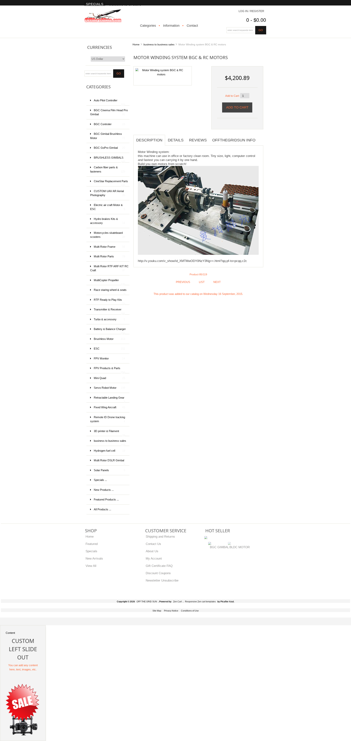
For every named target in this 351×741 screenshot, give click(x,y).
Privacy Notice (171, 610)
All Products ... (102, 509)
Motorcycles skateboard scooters (107, 235)
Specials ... (100, 479)
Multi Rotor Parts (109, 256)
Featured (92, 543)
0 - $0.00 (256, 20)
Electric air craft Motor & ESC (107, 207)
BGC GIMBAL (219, 547)
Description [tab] (149, 140)
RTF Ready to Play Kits (109, 301)
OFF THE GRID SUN (147, 601)
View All (91, 565)
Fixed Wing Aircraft (109, 407)
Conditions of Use (190, 610)
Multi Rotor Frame (109, 246)
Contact (192, 25)
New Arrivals (94, 558)
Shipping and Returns (160, 536)
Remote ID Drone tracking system (107, 419)
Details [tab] (176, 140)
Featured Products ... (106, 499)
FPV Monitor (109, 358)
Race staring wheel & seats (110, 291)
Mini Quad (109, 378)
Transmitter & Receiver (109, 311)
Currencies (99, 47)
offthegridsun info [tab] (233, 140)
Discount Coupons (158, 573)
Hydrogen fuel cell (109, 450)
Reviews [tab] (198, 140)
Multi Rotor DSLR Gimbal (109, 462)
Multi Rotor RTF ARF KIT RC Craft (109, 268)
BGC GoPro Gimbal (109, 147)
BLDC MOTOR (239, 547)
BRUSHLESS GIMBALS (109, 159)
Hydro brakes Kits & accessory (107, 221)
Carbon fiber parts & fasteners (107, 169)
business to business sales (159, 44)
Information (171, 25)
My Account (154, 558)
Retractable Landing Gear (109, 399)
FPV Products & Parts (109, 370)
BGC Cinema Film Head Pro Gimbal (109, 112)
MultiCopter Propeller (109, 282)
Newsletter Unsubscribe (162, 580)
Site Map (156, 610)
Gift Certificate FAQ (159, 565)
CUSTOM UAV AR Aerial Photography (107, 193)
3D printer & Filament (109, 432)
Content (10, 632)
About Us (152, 551)
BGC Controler (109, 124)
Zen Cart (177, 601)
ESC (109, 348)
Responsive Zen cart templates (200, 601)
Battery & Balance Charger (110, 330)
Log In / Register (251, 11)
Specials (94, 4)
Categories (148, 25)
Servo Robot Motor (109, 387)
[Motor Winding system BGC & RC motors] (161, 72)
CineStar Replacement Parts (111, 183)
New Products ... (104, 489)
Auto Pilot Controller (109, 102)
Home (136, 44)
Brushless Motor (109, 338)
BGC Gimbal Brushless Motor (107, 136)
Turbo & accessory (109, 319)
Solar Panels (109, 470)
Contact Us (153, 543)
